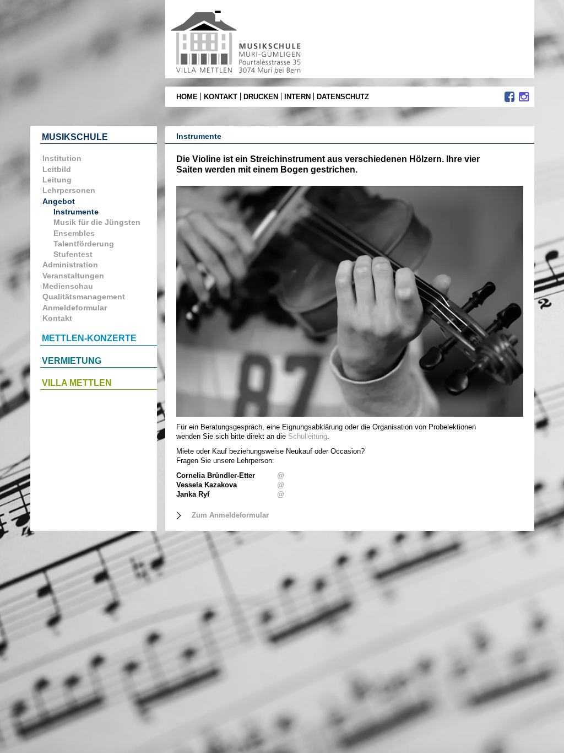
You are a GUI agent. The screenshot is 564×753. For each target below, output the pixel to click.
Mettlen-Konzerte (89, 338)
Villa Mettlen (77, 383)
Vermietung (71, 360)
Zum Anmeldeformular (230, 515)
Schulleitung (307, 436)
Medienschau (67, 286)
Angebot (58, 201)
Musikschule (75, 137)
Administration (70, 264)
